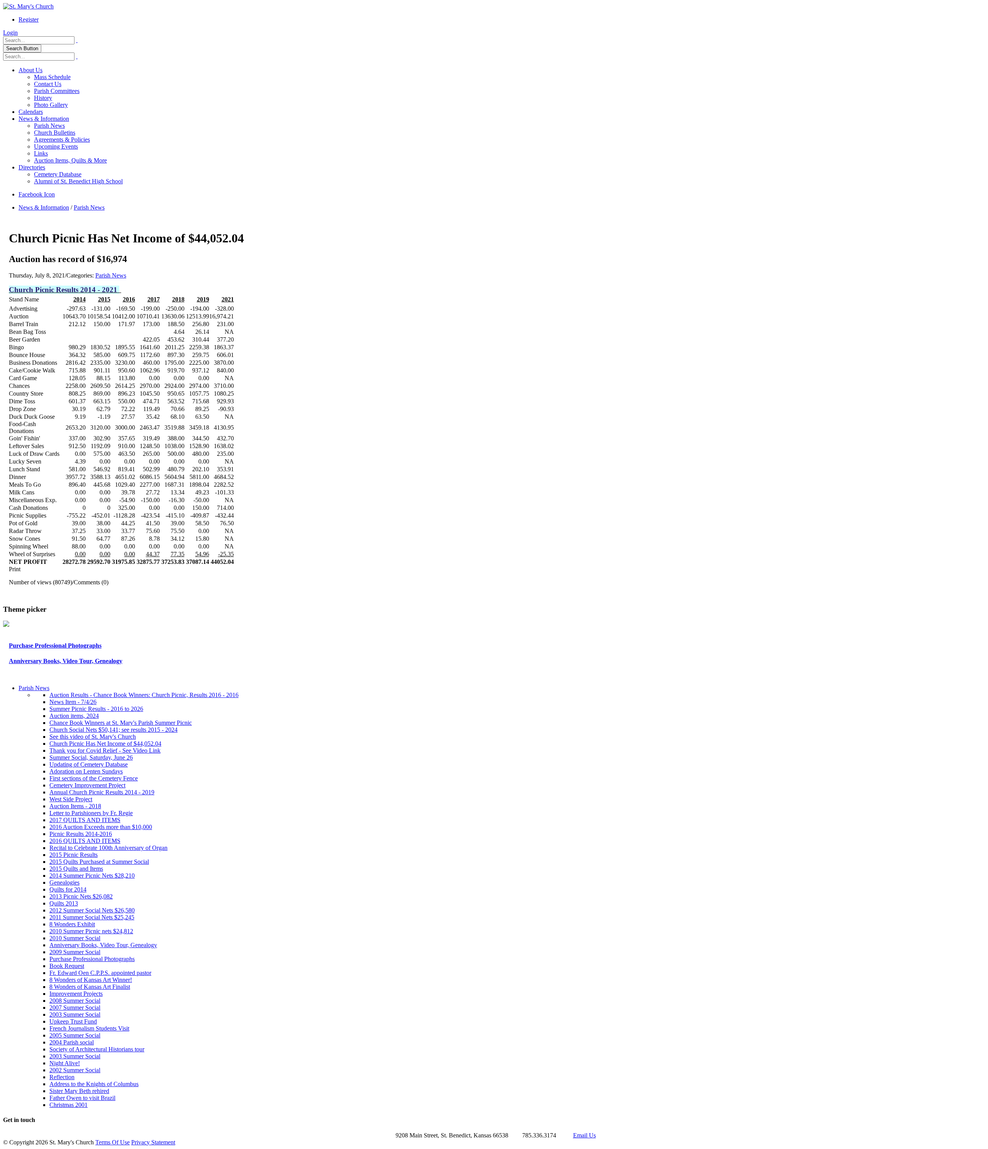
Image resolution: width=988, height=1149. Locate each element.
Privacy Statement (153, 1142)
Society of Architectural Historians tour (96, 1049)
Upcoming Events (56, 146)
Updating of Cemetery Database (88, 764)
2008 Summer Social (74, 1000)
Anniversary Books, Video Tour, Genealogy (65, 661)
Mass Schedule (52, 77)
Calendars (31, 111)
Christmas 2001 (68, 1105)
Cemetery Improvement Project (87, 785)
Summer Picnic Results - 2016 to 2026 (96, 709)
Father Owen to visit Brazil (82, 1098)
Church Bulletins (54, 132)
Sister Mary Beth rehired (79, 1091)
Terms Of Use (112, 1142)
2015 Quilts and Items (76, 868)
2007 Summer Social (74, 1007)
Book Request (66, 966)
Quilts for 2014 (67, 889)
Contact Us (47, 84)
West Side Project (70, 799)
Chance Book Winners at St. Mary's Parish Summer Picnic (120, 722)
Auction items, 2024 (74, 715)
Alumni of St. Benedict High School (78, 181)
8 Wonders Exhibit (72, 924)
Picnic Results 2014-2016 (80, 834)
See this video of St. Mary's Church (92, 736)
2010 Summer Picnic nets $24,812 (91, 931)
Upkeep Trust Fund (73, 1021)
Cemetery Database (57, 174)
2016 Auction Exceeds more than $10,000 (100, 827)
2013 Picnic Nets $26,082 (81, 896)
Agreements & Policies (62, 139)
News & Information (44, 118)
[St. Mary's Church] (28, 6)
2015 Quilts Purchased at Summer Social (99, 861)
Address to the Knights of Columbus (94, 1084)
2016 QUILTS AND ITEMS (84, 841)
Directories (32, 167)
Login (10, 32)
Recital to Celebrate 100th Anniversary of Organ (108, 847)
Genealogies (64, 882)
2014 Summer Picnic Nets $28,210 (92, 875)
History (43, 98)
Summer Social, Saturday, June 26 (91, 757)
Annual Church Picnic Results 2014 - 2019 (101, 792)
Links (41, 153)
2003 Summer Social (74, 1014)
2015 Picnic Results (73, 854)
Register (29, 19)
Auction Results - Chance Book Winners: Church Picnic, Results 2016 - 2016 (144, 695)
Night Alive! (64, 1063)
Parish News (49, 125)
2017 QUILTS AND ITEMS (84, 820)
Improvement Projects (76, 993)
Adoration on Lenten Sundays (86, 771)
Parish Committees (57, 91)
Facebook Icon (37, 194)
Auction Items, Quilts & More (70, 160)
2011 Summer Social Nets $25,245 (91, 917)
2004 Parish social (71, 1042)
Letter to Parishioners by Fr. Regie (91, 813)
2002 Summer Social (74, 1070)
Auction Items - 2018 (75, 806)
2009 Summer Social (74, 952)
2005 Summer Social (74, 1035)
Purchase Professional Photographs (55, 645)
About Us (30, 70)
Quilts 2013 (63, 903)
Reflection (61, 1077)
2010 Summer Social (74, 938)
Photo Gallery (51, 105)
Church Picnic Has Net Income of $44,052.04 (105, 743)
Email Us (584, 1135)
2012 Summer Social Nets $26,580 (92, 910)
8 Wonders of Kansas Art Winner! (90, 979)
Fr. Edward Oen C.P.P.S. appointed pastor (100, 973)
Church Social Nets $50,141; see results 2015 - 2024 (113, 729)
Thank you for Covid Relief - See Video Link (105, 750)
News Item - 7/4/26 (72, 702)
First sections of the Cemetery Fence (93, 778)
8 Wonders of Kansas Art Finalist (89, 986)
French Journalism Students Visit (89, 1028)
